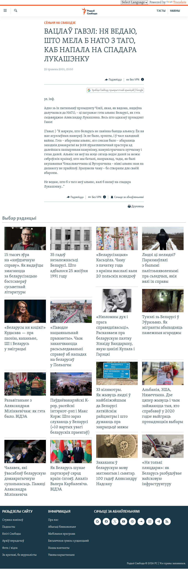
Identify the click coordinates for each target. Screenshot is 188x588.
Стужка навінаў (12, 520)
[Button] (113, 79)
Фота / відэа (10, 548)
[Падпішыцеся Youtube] (123, 521)
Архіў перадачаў (13, 541)
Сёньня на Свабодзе (60, 23)
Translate (179, 2)
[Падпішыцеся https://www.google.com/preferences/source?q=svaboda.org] (97, 521)
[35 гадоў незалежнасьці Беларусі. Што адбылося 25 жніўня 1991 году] (71, 238)
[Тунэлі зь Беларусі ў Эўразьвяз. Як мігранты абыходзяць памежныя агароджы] (163, 300)
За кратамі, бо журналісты (19, 555)
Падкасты (8, 527)
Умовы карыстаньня (61, 555)
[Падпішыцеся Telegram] (158, 521)
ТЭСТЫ (161, 11)
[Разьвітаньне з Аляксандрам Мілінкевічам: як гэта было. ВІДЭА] (25, 384)
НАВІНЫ (175, 11)
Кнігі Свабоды (11, 534)
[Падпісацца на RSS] (167, 521)
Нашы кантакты (58, 548)
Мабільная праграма (61, 534)
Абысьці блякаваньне (62, 527)
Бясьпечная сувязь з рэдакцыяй (68, 541)
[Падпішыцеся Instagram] (149, 521)
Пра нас (53, 520)
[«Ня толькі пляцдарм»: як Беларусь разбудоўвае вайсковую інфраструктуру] (163, 446)
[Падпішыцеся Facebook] (106, 521)
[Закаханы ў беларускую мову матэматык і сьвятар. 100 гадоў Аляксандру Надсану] (117, 446)
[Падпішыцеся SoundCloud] (141, 521)
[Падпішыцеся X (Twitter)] (114, 521)
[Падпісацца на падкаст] (132, 521)
